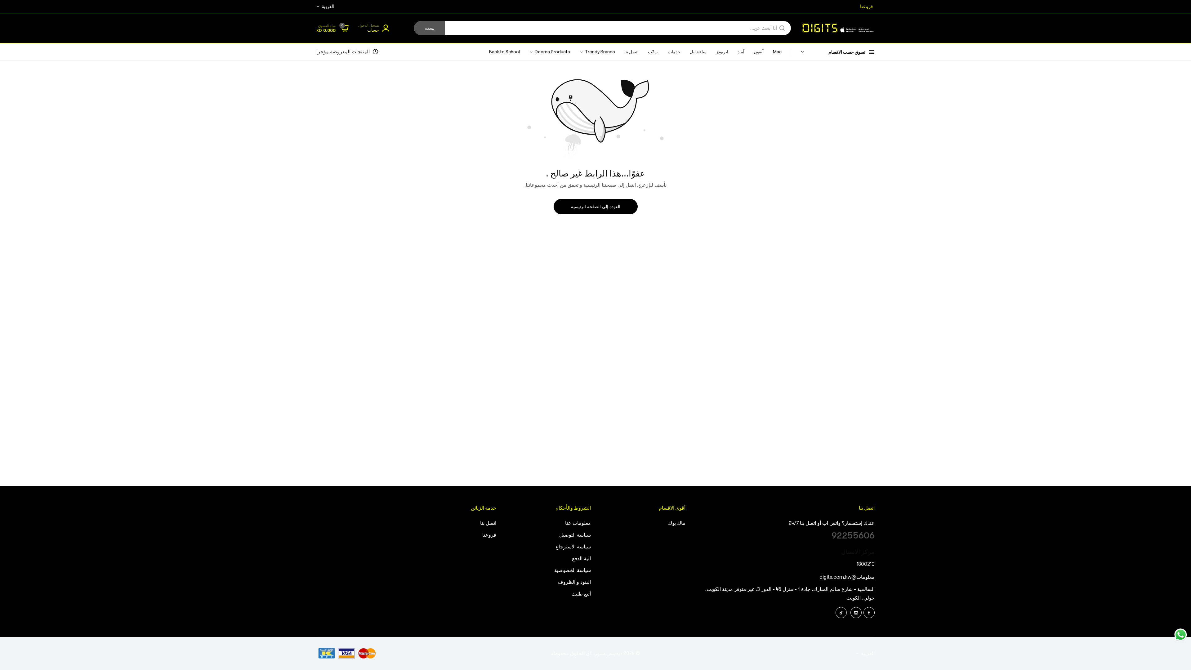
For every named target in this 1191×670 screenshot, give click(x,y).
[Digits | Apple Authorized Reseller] (837, 28)
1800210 (866, 564)
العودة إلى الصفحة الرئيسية (595, 206)
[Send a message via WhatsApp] (1180, 635)
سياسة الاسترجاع (573, 547)
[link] (549, 52)
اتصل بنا (488, 523)
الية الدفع (581, 558)
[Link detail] (869, 612)
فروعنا (489, 535)
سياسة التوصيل (575, 535)
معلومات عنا (578, 523)
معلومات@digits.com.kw (847, 577)
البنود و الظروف (574, 582)
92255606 (853, 535)
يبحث (430, 28)
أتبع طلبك (581, 594)
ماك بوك (676, 523)
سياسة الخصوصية (572, 570)
